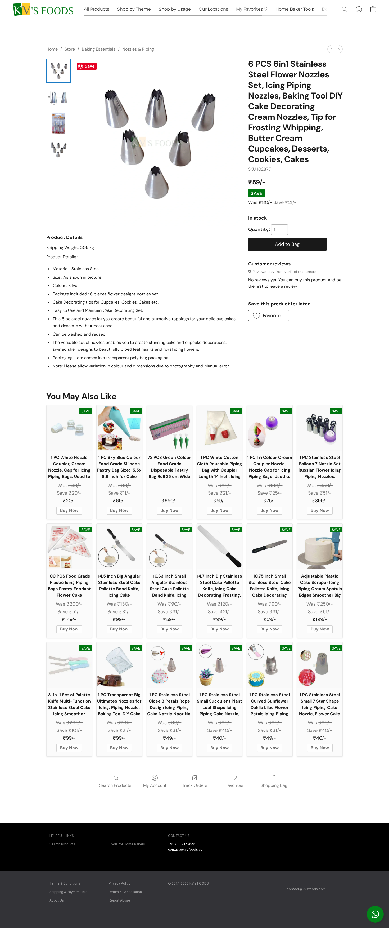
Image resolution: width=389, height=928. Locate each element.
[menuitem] (331, 49)
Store (70, 49)
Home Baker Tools (294, 9)
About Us (56, 900)
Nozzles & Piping (138, 49)
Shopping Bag (274, 785)
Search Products (115, 785)
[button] (375, 914)
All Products (96, 9)
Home (52, 49)
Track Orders (194, 785)
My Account (154, 785)
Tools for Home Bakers (127, 844)
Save (90, 66)
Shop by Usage (175, 9)
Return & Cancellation (125, 892)
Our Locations (213, 9)
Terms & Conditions (64, 883)
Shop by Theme (134, 9)
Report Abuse (119, 900)
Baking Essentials (98, 49)
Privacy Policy (119, 883)
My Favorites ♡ (252, 9)
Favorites (234, 785)
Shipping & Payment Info (68, 892)
